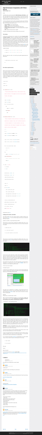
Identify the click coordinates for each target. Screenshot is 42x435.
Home (21, 1)
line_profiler (11, 291)
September (34, 107)
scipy (6, 353)
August (33, 122)
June (33, 125)
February (33, 129)
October (33, 106)
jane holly (6, 388)
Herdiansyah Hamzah (18, 433)
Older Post (26, 429)
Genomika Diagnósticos (36, 33)
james (6, 379)
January (33, 130)
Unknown (6, 365)
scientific (4, 353)
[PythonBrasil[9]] (35, 15)
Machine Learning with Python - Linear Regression (36, 50)
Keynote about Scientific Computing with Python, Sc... (36, 120)
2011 (32, 102)
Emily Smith (6, 409)
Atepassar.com (34, 29)
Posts (32, 147)
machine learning (32, 94)
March (33, 127)
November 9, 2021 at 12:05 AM (9, 410)
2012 (32, 101)
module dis (14, 336)
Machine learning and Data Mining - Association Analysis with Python (34, 61)
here (10, 212)
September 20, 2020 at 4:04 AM (9, 389)
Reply (3, 363)
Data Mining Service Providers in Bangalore (10, 384)
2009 (32, 133)
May (33, 126)
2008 (32, 134)
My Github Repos (32, 36)
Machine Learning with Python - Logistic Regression (36, 41)
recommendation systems (33, 92)
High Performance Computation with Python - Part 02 (35, 113)
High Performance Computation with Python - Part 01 (35, 116)
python (31, 89)
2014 (32, 98)
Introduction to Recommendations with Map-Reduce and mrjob (34, 79)
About (23, 1)
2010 (32, 132)
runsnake (21, 262)
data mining (32, 90)
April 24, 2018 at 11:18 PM (8, 373)
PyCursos (31, 31)
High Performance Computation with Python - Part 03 (35, 110)
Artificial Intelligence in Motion (6, 2)
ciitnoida (6, 372)
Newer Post (4, 429)
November (34, 105)
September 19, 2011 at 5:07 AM (9, 366)
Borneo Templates (30, 433)
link (24, 44)
